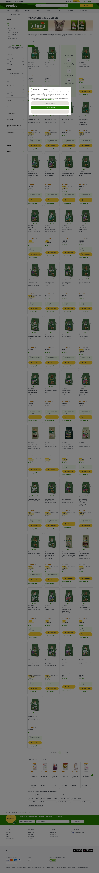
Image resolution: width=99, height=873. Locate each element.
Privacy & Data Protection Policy (47, 99)
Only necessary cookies (50, 112)
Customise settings (50, 103)
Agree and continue (50, 107)
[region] (50, 101)
